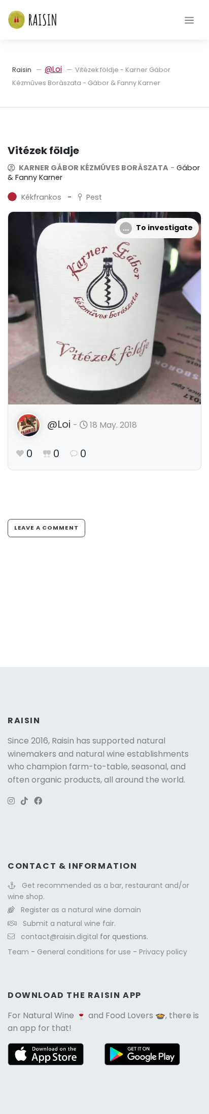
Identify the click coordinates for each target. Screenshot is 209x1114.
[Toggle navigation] (189, 20)
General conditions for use (85, 952)
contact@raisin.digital (59, 937)
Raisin (21, 69)
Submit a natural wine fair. (69, 923)
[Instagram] (11, 801)
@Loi (53, 69)
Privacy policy (163, 952)
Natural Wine (48, 1015)
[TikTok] (24, 801)
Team (19, 952)
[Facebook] (38, 801)
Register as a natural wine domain (81, 910)
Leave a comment (46, 528)
